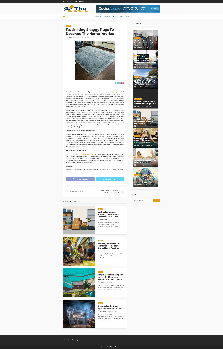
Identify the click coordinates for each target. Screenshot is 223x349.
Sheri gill (139, 86)
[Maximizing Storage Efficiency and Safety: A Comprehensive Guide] (79, 220)
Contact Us (81, 1)
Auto (136, 77)
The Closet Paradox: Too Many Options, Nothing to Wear (144, 43)
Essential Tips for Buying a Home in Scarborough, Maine (145, 103)
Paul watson (103, 282)
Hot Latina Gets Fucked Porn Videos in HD (145, 161)
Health (128, 16)
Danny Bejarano (103, 219)
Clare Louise (71, 37)
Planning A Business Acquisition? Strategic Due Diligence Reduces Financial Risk (145, 61)
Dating (137, 157)
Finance (137, 55)
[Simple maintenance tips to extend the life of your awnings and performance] (79, 282)
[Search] (158, 16)
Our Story (88, 1)
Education (97, 16)
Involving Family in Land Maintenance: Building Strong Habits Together (109, 245)
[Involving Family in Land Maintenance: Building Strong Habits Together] (79, 251)
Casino (137, 136)
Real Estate (138, 98)
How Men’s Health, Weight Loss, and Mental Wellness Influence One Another (144, 180)
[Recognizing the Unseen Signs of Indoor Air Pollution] (79, 314)
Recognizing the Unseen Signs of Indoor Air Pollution (110, 307)
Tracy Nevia (139, 47)
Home (68, 25)
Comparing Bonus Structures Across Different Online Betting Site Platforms (145, 141)
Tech (114, 16)
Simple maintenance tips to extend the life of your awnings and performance (110, 277)
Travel (121, 16)
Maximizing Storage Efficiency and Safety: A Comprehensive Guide (108, 214)
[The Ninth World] (76, 9)
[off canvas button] (64, 16)
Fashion (107, 16)
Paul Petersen (140, 106)
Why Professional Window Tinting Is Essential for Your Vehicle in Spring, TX (144, 82)
